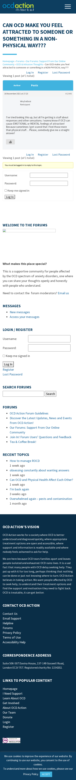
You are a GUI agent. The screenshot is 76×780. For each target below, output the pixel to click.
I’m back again (19, 489)
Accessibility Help (14, 642)
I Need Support (12, 693)
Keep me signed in (18, 190)
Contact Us (10, 614)
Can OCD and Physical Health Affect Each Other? (41, 480)
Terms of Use (12, 637)
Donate (7, 717)
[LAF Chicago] (18, 6)
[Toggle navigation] (68, 7)
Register (43, 72)
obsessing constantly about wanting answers (39, 470)
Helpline (8, 623)
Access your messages (24, 317)
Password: (11, 183)
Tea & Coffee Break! (23, 442)
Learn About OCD (14, 698)
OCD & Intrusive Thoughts (29, 64)
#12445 (68, 93)
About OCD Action (14, 708)
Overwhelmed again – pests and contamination (41, 499)
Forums (20, 61)
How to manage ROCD (25, 461)
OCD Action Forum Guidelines (29, 413)
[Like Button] (10, 141)
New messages (20, 312)
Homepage (8, 61)
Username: (11, 175)
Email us (63, 293)
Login (6, 722)
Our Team (9, 712)
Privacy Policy (12, 633)
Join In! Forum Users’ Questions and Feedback (40, 437)
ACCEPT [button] (46, 774)
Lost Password (61, 72)
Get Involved (11, 703)
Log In (30, 72)
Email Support (12, 618)
